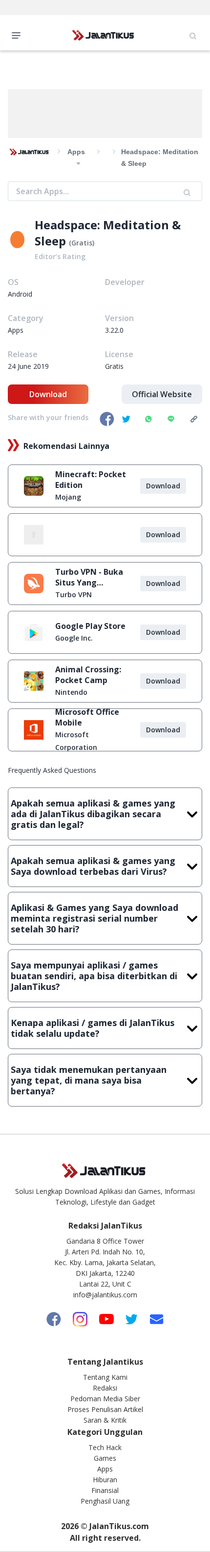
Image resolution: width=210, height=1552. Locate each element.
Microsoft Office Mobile (87, 717)
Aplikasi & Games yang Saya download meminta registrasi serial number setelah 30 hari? (94, 918)
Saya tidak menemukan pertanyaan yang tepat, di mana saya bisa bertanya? (89, 1080)
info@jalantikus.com (105, 1294)
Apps (105, 1468)
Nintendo (71, 692)
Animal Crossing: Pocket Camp (88, 674)
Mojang (68, 497)
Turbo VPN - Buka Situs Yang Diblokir (89, 577)
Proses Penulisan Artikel (105, 1409)
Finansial (105, 1490)
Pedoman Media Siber (105, 1398)
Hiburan (105, 1479)
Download (48, 394)
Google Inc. (74, 638)
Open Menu (18, 34)
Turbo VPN (73, 594)
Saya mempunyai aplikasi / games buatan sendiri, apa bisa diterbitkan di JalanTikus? (94, 975)
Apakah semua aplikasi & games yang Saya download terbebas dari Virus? (93, 866)
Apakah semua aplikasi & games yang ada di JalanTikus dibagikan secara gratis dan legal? (93, 813)
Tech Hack (105, 1447)
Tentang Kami (105, 1377)
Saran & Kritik (105, 1420)
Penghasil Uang (105, 1501)
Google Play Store (90, 626)
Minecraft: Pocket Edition (90, 479)
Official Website (162, 394)
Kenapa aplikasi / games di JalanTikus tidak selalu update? (92, 1028)
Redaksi (105, 1387)
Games (105, 1458)
